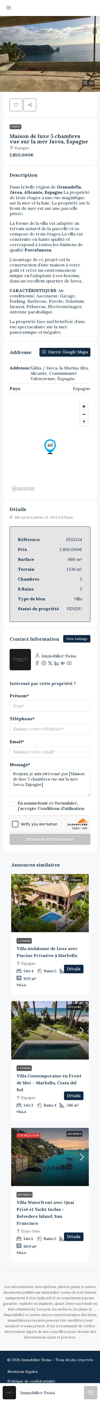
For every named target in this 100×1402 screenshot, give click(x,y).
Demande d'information (50, 839)
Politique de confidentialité (31, 1381)
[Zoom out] (84, 414)
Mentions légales (22, 1371)
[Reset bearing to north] (84, 422)
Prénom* (19, 695)
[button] (50, 54)
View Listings (76, 639)
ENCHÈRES (74, 1134)
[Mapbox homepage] (23, 489)
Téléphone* (22, 718)
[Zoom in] (84, 406)
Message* (20, 764)
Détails (74, 968)
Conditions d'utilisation (61, 808)
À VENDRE (74, 880)
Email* (17, 741)
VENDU (15, 126)
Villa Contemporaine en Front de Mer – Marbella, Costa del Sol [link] (49, 1082)
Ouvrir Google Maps (67, 352)
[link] (50, 903)
